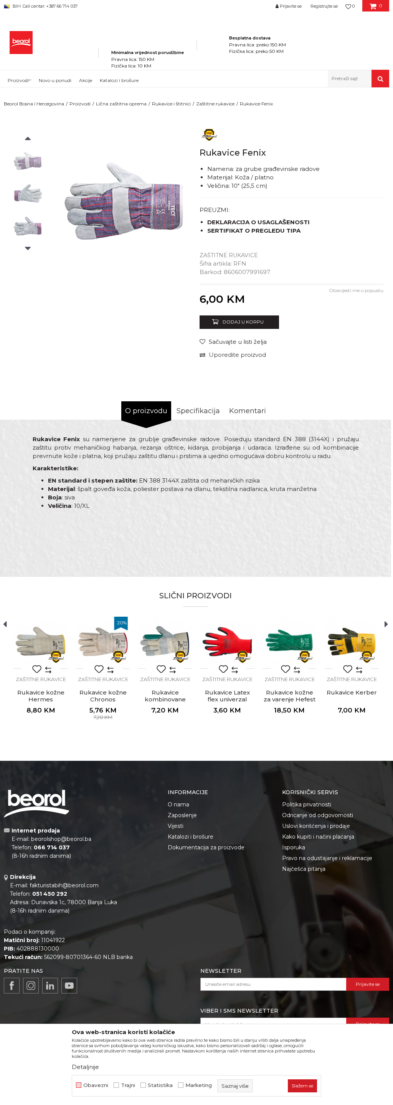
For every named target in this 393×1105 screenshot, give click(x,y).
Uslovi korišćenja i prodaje (316, 826)
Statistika (160, 1085)
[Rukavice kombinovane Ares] (165, 641)
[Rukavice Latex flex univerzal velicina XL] (227, 641)
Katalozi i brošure (190, 836)
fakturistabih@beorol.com (64, 885)
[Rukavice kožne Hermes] (41, 641)
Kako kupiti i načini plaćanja (318, 836)
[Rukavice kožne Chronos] (103, 641)
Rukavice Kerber (352, 692)
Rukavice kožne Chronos (103, 696)
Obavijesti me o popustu (356, 290)
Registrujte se (324, 6)
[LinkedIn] (50, 985)
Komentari (247, 411)
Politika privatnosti (306, 804)
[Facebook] (11, 985)
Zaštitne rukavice (215, 104)
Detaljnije (85, 1067)
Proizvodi (80, 104)
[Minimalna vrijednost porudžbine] (147, 42)
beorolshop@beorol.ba (61, 839)
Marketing (198, 1085)
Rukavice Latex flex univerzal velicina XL (227, 699)
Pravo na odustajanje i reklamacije (327, 858)
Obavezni (95, 1085)
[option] (28, 160)
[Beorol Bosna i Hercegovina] (21, 42)
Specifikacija (198, 411)
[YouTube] (69, 985)
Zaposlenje (182, 815)
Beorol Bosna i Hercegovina (34, 104)
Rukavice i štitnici (171, 104)
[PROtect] (209, 134)
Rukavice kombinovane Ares (165, 699)
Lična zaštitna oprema (121, 104)
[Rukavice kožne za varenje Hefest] (289, 641)
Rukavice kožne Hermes (40, 696)
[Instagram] (30, 985)
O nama (178, 804)
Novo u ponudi (55, 80)
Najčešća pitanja (303, 868)
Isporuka (293, 847)
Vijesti (175, 826)
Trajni (128, 1085)
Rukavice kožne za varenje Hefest (289, 696)
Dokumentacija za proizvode (206, 847)
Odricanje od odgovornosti (317, 815)
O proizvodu (146, 411)
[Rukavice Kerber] (351, 641)
